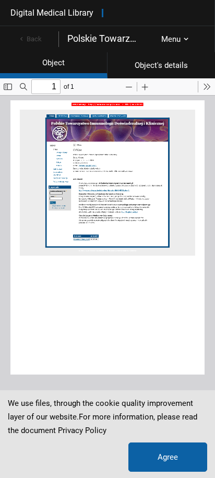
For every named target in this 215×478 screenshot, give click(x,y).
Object (53, 62)
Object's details (161, 65)
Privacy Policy (82, 430)
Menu (171, 39)
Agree (168, 457)
